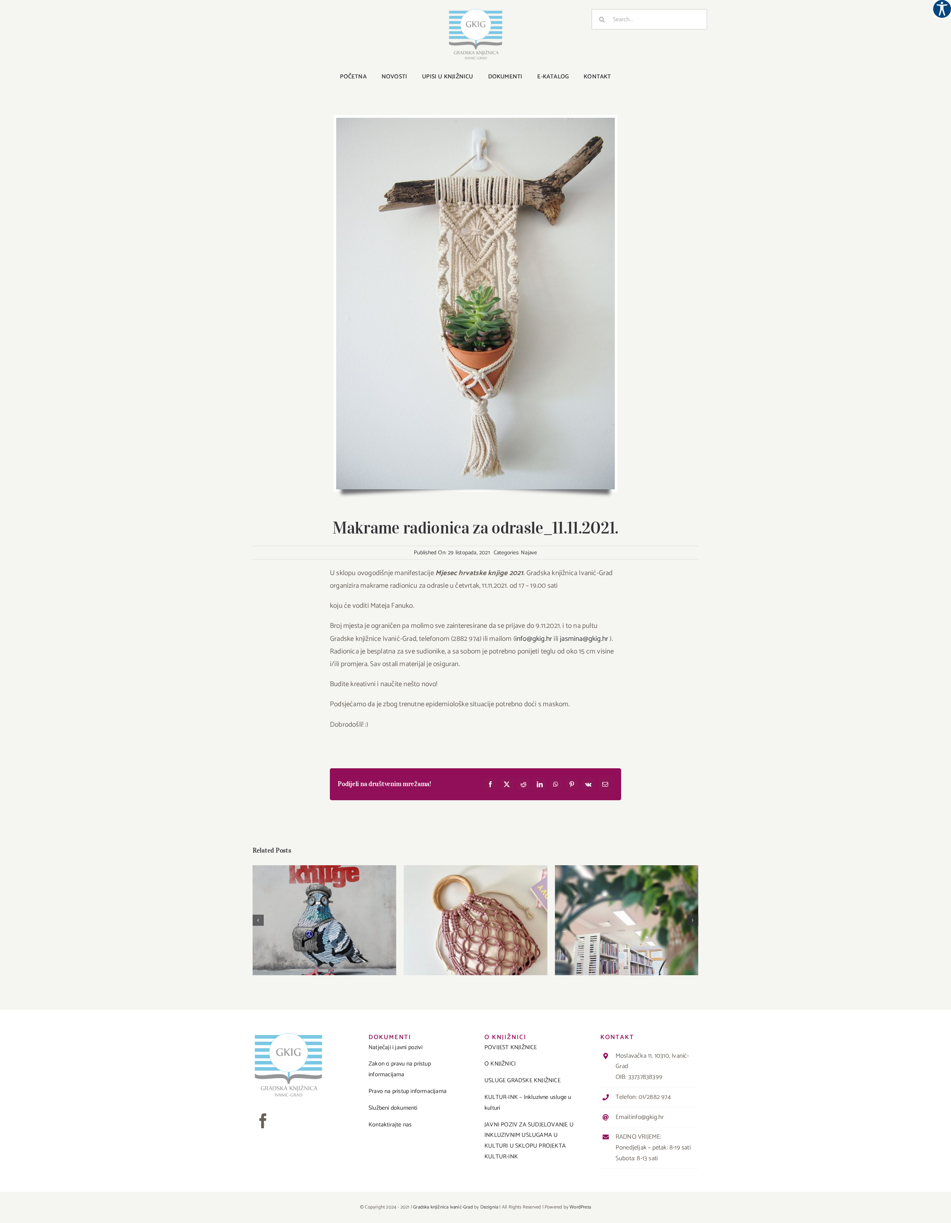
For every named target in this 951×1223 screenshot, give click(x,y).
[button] (258, 920)
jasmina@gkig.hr (584, 639)
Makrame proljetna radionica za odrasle (324, 914)
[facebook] (263, 1120)
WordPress (580, 1207)
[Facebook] (490, 784)
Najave (529, 552)
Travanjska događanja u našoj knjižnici (475, 914)
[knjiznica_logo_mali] (475, 12)
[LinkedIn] (540, 784)
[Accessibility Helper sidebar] (942, 9)
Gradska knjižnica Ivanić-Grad (443, 1207)
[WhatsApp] (556, 784)
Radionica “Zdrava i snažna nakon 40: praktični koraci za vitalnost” (626, 910)
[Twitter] (507, 784)
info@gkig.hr (533, 639)
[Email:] (605, 784)
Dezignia (489, 1207)
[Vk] (588, 784)
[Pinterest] (572, 784)
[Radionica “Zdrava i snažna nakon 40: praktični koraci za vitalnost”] (626, 920)
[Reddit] (523, 784)
